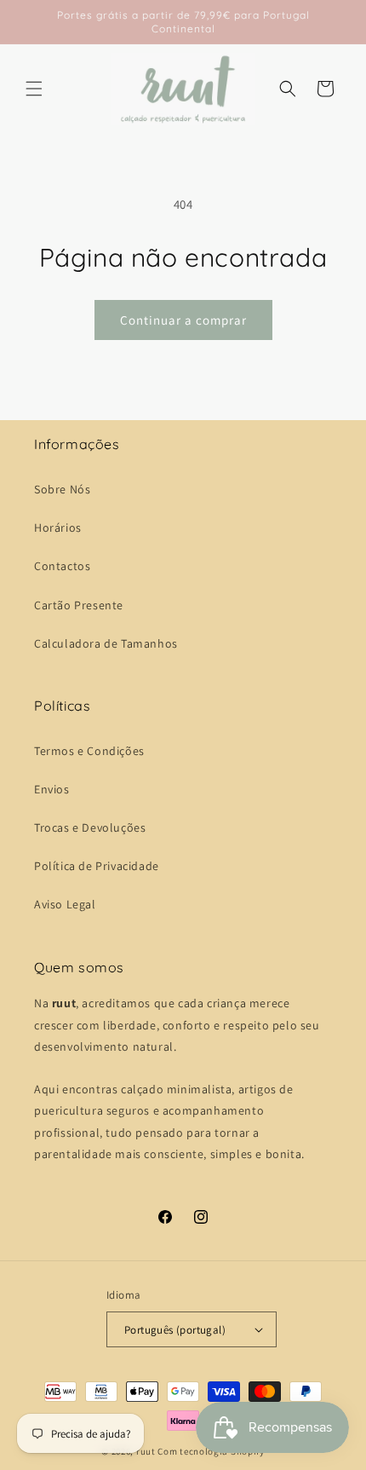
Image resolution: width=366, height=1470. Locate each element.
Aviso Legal (65, 904)
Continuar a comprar (183, 320)
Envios (52, 789)
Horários (58, 527)
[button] (34, 88)
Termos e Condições (89, 750)
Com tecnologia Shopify (210, 1451)
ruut (146, 1451)
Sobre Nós (62, 489)
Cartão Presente (78, 605)
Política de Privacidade (96, 865)
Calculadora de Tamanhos (106, 643)
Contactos (62, 566)
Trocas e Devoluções (90, 827)
